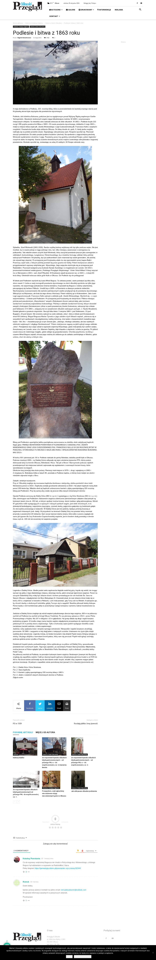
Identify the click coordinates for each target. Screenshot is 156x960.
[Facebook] (137, 3)
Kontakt (53, 16)
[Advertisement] (55, 685)
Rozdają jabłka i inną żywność (86, 723)
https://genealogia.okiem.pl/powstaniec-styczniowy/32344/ (58, 868)
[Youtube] (141, 3)
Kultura (16, 754)
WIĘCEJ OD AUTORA (45, 732)
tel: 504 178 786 (53, 944)
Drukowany (86, 10)
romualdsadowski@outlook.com (73, 890)
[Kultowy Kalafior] (26, 746)
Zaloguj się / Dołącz (90, 3)
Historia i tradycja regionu (34, 23)
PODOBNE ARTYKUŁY (23, 732)
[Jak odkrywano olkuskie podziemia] (84, 780)
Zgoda (69, 957)
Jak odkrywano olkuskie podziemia (84, 791)
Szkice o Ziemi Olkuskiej (53, 23)
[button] (140, 10)
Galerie (71, 10)
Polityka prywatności (82, 957)
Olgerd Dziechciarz (24, 38)
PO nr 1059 (17, 723)
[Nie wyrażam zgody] (153, 952)
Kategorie (56, 10)
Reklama (118, 10)
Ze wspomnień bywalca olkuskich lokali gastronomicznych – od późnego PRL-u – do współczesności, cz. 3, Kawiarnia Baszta (54, 762)
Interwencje (105, 10)
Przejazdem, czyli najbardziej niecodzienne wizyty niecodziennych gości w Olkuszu (54, 793)
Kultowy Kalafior (18, 758)
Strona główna (18, 23)
